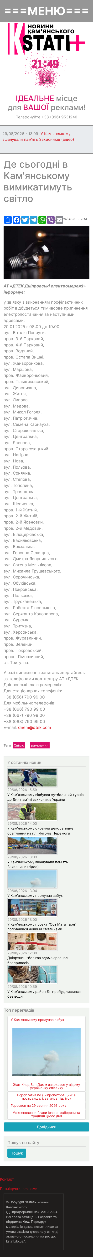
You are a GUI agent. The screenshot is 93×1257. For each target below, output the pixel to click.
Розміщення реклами (18, 1188)
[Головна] (46, 39)
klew (26, 1221)
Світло (19, 745)
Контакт (7, 1179)
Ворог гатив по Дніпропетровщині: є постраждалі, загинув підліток (46, 1096)
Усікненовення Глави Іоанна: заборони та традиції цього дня (46, 1114)
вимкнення (39, 745)
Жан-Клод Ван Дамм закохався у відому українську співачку (46, 1086)
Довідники (47, 1127)
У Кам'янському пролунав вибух (35, 895)
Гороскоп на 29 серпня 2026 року (38, 1105)
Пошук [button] (16, 1153)
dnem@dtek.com (34, 727)
